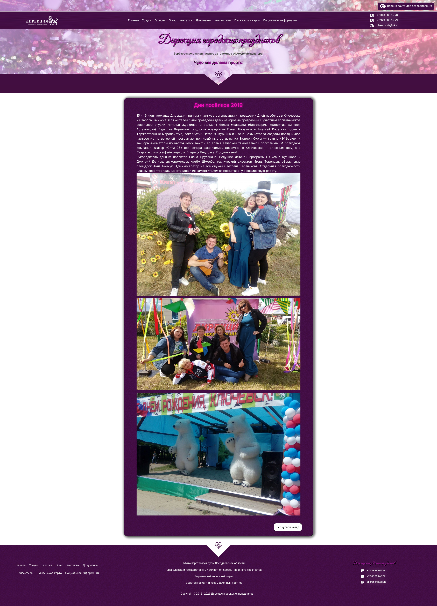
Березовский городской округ (214, 576)
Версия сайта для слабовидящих (409, 6)
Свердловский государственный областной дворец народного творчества (214, 569)
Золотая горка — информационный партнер (214, 582)
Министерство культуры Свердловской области (214, 563)
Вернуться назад (288, 527)
